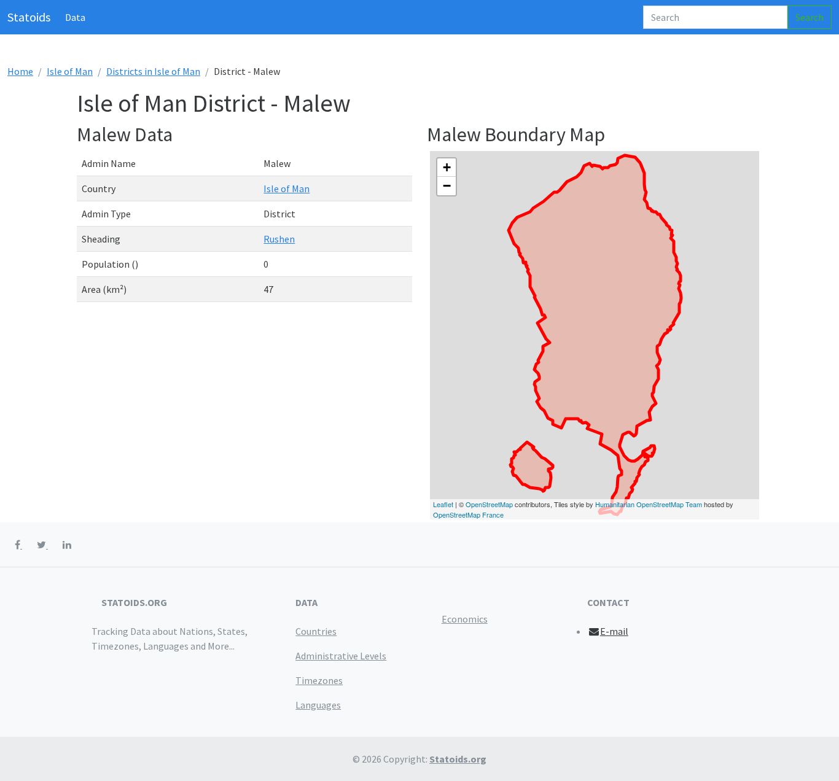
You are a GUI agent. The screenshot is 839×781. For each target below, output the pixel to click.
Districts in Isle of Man (153, 71)
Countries (316, 631)
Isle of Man (70, 71)
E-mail (614, 631)
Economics (465, 619)
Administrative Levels (340, 656)
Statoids (28, 17)
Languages (318, 705)
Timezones (319, 680)
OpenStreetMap (489, 504)
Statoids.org (457, 759)
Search (809, 17)
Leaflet (443, 504)
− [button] (447, 185)
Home (20, 71)
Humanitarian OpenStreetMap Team (648, 504)
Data (75, 17)
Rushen (279, 239)
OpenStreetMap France (468, 514)
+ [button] (447, 167)
